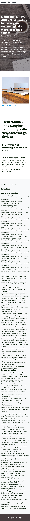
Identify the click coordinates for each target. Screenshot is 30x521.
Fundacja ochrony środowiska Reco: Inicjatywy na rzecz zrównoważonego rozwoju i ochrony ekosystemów (15, 219)
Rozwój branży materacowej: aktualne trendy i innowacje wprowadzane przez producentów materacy (15, 409)
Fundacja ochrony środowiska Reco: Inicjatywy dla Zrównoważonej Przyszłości (15, 268)
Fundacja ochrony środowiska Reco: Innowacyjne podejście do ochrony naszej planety (13, 225)
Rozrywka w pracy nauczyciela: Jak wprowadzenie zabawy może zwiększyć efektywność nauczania (12, 486)
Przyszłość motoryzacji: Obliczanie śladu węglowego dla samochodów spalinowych (13, 467)
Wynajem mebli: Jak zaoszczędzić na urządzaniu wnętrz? (12, 404)
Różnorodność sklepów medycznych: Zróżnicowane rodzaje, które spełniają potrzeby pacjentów (12, 475)
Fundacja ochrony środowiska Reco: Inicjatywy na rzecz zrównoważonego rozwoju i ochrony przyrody (15, 208)
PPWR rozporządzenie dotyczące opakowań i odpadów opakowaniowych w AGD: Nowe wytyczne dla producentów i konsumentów (14, 320)
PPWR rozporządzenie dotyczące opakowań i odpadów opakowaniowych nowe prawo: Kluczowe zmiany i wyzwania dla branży (14, 337)
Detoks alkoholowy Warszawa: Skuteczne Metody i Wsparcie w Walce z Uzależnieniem (14, 382)
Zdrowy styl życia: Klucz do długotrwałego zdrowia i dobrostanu (13, 395)
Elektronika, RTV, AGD (10, 105)
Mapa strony (5, 189)
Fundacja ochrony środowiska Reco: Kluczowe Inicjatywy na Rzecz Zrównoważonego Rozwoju (14, 214)
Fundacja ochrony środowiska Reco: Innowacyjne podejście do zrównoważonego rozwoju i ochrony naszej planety (14, 236)
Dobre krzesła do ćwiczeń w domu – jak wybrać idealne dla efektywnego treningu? (13, 470)
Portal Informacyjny (9, 2)
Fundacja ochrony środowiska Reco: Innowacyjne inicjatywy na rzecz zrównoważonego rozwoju (11, 203)
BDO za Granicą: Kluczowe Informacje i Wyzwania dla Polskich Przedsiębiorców (13, 428)
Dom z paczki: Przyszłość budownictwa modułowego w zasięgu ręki (12, 496)
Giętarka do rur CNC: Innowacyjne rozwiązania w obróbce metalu (11, 450)
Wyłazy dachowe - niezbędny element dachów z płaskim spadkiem (14, 500)
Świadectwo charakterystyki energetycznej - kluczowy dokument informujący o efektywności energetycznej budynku (14, 378)
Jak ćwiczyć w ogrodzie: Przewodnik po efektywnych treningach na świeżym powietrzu (15, 454)
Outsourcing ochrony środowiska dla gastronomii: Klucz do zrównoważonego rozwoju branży (13, 289)
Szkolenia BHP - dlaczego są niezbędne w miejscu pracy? (13, 503)
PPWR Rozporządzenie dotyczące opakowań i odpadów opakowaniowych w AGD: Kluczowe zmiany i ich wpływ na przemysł (14, 315)
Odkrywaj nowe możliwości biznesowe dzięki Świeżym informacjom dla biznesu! (14, 447)
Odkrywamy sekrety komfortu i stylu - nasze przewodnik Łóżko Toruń (14, 386)
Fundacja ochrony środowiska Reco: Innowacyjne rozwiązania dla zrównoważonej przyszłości (14, 247)
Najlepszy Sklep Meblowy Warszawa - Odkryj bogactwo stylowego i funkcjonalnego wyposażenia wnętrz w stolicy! (14, 400)
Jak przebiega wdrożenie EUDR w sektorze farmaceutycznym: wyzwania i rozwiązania (13, 507)
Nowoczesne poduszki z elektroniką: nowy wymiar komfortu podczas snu (13, 436)
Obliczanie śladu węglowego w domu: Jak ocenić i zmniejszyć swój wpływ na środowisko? (13, 458)
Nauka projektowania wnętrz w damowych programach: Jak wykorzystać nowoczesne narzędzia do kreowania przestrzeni (14, 491)
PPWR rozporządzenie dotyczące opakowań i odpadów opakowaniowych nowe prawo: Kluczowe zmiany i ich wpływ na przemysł (14, 331)
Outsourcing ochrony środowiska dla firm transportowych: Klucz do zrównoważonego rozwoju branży (14, 283)
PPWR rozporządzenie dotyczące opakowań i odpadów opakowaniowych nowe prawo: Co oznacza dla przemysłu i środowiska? (14, 326)
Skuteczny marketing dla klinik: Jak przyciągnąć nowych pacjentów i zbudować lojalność (15, 432)
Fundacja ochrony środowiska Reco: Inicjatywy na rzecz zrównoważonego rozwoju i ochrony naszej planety (15, 197)
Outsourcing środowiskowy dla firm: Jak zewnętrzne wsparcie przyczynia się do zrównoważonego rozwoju (13, 480)
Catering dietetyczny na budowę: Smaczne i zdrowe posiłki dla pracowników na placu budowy (14, 391)
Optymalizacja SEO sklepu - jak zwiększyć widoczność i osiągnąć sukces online (13, 373)
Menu (25, 2)
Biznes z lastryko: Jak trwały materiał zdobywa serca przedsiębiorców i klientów (15, 463)
